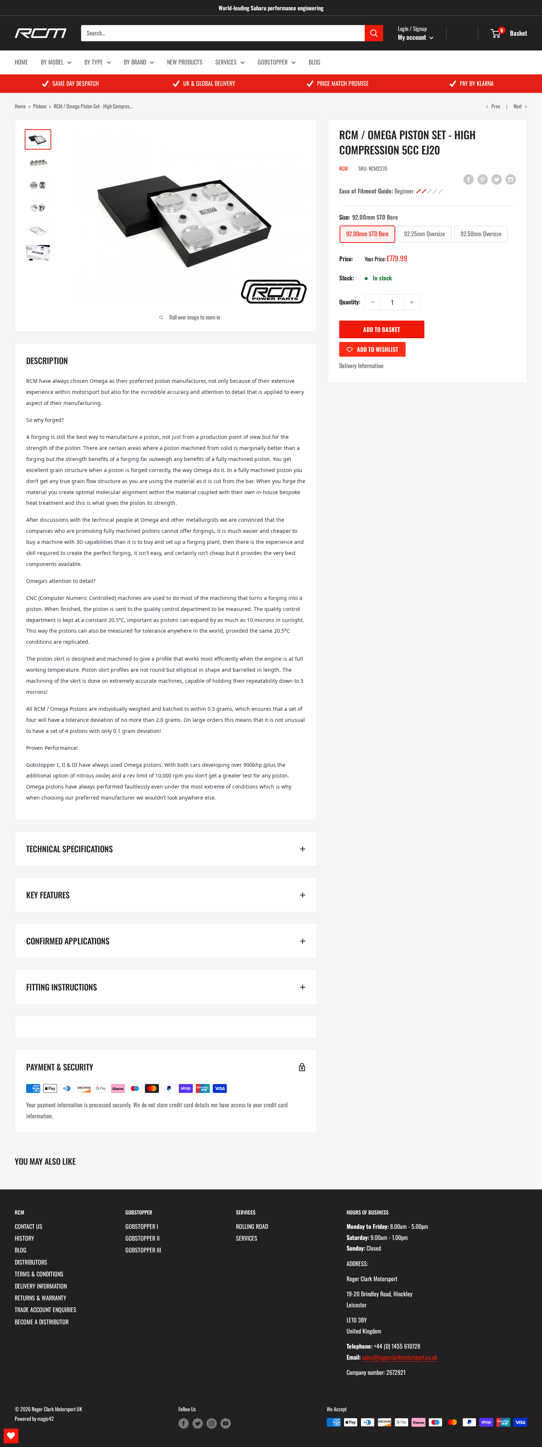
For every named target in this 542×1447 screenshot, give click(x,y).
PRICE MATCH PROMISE (343, 83)
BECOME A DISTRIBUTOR (42, 1321)
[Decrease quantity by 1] (373, 302)
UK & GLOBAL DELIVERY (209, 83)
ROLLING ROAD (252, 1226)
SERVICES (226, 61)
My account (413, 37)
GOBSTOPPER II (142, 1238)
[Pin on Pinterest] (482, 179)
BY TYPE (93, 61)
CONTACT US (28, 1226)
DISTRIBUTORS (31, 1262)
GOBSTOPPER (273, 61)
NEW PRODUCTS (184, 61)
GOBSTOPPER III (143, 1249)
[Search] (374, 33)
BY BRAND (135, 61)
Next (518, 106)
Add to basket (381, 329)
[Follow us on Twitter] (197, 1423)
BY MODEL (52, 61)
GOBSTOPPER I (141, 1226)
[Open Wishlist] (11, 1436)
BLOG (314, 61)
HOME (21, 61)
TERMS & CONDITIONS (39, 1273)
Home (20, 106)
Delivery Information (361, 365)
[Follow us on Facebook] (183, 1423)
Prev (495, 106)
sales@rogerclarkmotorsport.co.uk (399, 1357)
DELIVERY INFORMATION (41, 1286)
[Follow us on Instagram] (211, 1423)
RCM (343, 168)
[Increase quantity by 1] (412, 302)
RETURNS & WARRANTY (40, 1297)
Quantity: (349, 301)
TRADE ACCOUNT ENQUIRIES (45, 1309)
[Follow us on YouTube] (225, 1423)
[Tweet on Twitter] (496, 179)
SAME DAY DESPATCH (75, 83)
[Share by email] (510, 179)
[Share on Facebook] (468, 179)
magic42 (45, 1418)
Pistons (39, 106)
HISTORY (24, 1238)
